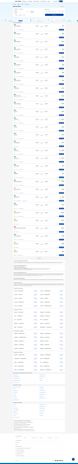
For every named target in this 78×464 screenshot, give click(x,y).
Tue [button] (49, 11)
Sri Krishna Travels (41, 408)
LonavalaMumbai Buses (18, 290)
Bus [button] (18, 4)
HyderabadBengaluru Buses (19, 333)
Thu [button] (55, 11)
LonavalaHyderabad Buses (45, 294)
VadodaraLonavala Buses (45, 323)
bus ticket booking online (40, 275)
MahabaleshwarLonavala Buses (46, 327)
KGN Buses (40, 380)
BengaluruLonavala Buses (19, 323)
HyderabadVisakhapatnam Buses (20, 337)
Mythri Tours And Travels (17, 380)
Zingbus (15, 394)
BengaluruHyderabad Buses (19, 354)
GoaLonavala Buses (18, 319)
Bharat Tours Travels (16, 382)
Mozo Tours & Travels (16, 417)
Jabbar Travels (16, 413)
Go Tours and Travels (16, 378)
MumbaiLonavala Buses (18, 312)
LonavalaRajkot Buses (18, 305)
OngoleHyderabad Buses (19, 362)
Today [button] (46, 11)
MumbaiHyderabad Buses (19, 369)
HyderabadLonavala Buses (45, 315)
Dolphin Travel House (42, 394)
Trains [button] (22, 4)
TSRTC (14, 406)
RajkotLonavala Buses (18, 327)
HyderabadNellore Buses (44, 344)
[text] (39, 4)
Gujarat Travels (16, 392)
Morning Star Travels (42, 406)
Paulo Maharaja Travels (42, 392)
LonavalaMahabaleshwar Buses (46, 305)
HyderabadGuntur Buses (44, 337)
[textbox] (20, 11)
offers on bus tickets (18, 284)
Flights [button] (15, 4)
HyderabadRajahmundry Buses (45, 348)
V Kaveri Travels (16, 408)
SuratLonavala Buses (18, 315)
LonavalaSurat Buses (18, 294)
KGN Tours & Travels (42, 376)
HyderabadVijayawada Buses (45, 333)
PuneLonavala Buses (44, 319)
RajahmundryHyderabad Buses (45, 369)
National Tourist (16, 390)
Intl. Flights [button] (27, 4)
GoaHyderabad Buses (44, 362)
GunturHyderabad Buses (44, 358)
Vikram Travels (41, 413)
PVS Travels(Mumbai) (16, 376)
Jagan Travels (41, 415)
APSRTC (15, 404)
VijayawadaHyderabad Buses (45, 354)
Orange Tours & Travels (42, 404)
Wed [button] (52, 11)
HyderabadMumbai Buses (19, 348)
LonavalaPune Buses (44, 298)
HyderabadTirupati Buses (19, 344)
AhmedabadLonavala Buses (45, 312)
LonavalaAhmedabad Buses (45, 290)
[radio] (16, 9)
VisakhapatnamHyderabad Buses (20, 358)
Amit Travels (41, 378)
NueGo (14, 415)
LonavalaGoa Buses (18, 298)
